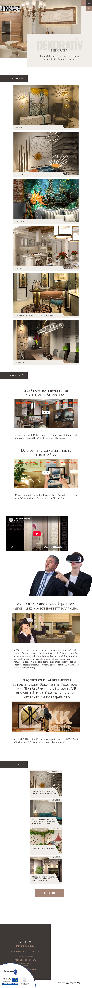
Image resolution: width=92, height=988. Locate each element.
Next (76, 24)
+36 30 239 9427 (25, 957)
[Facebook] (25, 942)
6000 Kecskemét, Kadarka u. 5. (25, 951)
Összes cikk (49, 893)
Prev (71, 28)
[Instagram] (30, 942)
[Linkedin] (21, 942)
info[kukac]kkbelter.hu (25, 960)
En (89, 8)
